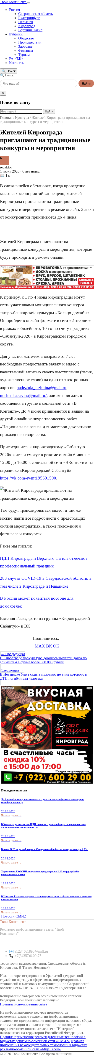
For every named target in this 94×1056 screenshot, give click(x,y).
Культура (22, 117)
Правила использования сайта (23, 1004)
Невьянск (25, 22)
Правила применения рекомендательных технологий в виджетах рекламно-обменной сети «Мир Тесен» (43, 1045)
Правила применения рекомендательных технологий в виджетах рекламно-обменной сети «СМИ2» (43, 1039)
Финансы (25, 50)
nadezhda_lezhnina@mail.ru (41, 387)
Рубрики (16, 34)
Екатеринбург (29, 18)
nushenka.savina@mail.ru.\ (23, 395)
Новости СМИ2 (13, 916)
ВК (49, 646)
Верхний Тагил (30, 30)
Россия (14, 10)
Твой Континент (13, 2)
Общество (26, 38)
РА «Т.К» (16, 59)
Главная (6, 117)
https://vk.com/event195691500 (28, 478)
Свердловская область (35, 14)
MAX (40, 646)
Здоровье (25, 46)
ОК (56, 646)
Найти (86, 83)
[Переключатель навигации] (28, 3)
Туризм (24, 54)
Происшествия (29, 42)
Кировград (26, 26)
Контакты (16, 63)
